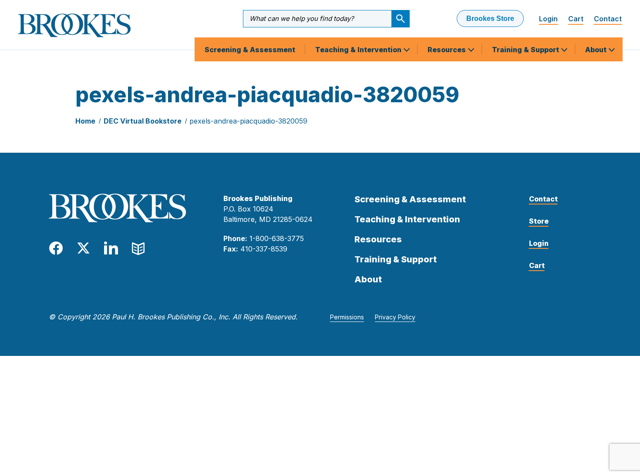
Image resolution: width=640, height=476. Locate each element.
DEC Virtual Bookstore (143, 121)
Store (539, 221)
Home (85, 121)
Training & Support (526, 49)
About (596, 49)
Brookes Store (490, 18)
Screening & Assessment (250, 49)
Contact (608, 18)
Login (548, 18)
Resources (448, 49)
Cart (575, 18)
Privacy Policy (395, 317)
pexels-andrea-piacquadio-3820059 (248, 121)
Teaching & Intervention (359, 49)
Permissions (347, 317)
